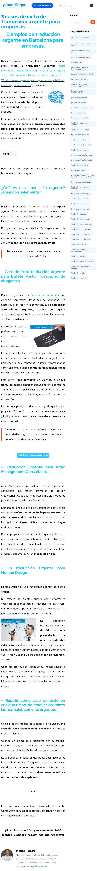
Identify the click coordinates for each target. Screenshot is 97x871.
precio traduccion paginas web (82, 108)
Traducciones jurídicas (79, 165)
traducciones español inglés (81, 155)
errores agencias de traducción (82, 74)
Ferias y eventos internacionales (77, 92)
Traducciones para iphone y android (81, 188)
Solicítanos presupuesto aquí (33, 455)
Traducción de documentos (81, 224)
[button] (91, 5)
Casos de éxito (76, 62)
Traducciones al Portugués (81, 145)
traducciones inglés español (81, 160)
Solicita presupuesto (42, 5)
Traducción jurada (78, 256)
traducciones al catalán (80, 135)
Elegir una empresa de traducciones (79, 68)
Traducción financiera (79, 244)
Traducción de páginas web (81, 234)
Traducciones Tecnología (80, 199)
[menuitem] (60, 6)
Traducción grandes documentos (78, 250)
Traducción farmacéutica (80, 239)
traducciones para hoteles (81, 182)
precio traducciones (78, 103)
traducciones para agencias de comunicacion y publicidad (82, 176)
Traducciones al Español (80, 140)
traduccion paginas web (80, 209)
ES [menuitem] (60, 5)
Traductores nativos (78, 278)
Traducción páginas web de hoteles (81, 267)
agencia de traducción (45, 295)
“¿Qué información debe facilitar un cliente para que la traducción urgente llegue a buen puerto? (33, 70)
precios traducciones (79, 98)
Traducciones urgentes (79, 204)
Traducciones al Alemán (80, 130)
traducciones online (78, 170)
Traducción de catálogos (80, 219)
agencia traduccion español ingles (81, 51)
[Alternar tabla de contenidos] (12, 154)
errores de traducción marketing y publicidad (79, 85)
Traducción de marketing (80, 229)
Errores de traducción (79, 79)
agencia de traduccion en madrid (80, 45)
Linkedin (43, 866)
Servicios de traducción (80, 118)
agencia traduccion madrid (81, 57)
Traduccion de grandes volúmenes (79, 124)
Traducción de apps (78, 214)
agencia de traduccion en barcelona (80, 38)
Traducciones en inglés (79, 150)
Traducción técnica (78, 273)
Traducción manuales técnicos (82, 261)
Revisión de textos (78, 113)
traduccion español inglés (80, 194)
